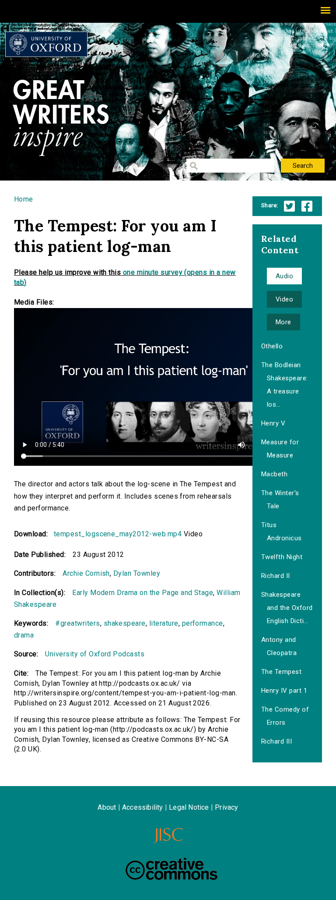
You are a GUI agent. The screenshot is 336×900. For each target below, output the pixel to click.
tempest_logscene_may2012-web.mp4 (118, 534)
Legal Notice (189, 807)
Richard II (275, 576)
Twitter (289, 206)
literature (163, 623)
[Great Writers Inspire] (46, 44)
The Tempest (281, 672)
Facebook (306, 206)
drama (24, 635)
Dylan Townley (136, 573)
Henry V (273, 423)
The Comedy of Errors (285, 715)
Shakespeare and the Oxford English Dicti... (287, 608)
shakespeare (125, 623)
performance (202, 623)
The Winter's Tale (280, 499)
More (283, 322)
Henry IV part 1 (284, 690)
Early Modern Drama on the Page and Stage (142, 592)
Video (284, 299)
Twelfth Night (281, 557)
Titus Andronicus (281, 531)
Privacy (226, 807)
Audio (284, 276)
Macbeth (274, 474)
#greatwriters (77, 623)
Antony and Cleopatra (279, 646)
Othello (272, 346)
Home (23, 199)
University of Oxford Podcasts (94, 654)
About (107, 807)
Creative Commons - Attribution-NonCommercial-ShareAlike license (171, 869)
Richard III (276, 741)
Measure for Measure (280, 448)
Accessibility (142, 807)
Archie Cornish (86, 573)
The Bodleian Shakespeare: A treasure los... (284, 384)
